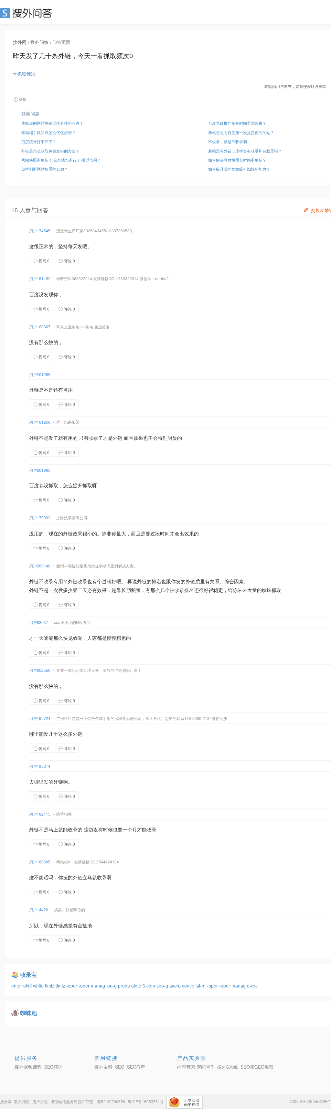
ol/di (28, 985)
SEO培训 (53, 1066)
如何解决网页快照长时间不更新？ (237, 160)
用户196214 (39, 766)
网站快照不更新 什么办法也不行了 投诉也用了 (61, 160)
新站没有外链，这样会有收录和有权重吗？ (245, 150)
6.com (149, 985)
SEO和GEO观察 (256, 1066)
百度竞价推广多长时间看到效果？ (237, 123)
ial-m (201, 985)
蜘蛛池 (28, 1013)
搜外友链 (103, 1066)
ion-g (112, 985)
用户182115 (39, 814)
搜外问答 (39, 42)
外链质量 (195, 581)
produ (124, 985)
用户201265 (39, 374)
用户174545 (39, 230)
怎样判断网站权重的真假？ (44, 169)
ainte (137, 985)
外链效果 (72, 533)
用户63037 (38, 622)
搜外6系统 (227, 1066)
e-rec (252, 985)
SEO (27, 13)
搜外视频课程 (28, 1066)
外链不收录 (41, 581)
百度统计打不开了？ (38, 141)
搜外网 (20, 42)
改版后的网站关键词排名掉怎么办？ (52, 123)
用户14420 (38, 909)
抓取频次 (26, 73)
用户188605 (39, 861)
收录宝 (28, 974)
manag (98, 985)
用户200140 (39, 565)
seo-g (162, 985)
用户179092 (39, 517)
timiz (50, 985)
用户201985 (39, 470)
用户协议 (40, 1101)
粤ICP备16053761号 (146, 1101)
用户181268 (39, 422)
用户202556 (39, 670)
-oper (72, 985)
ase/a (175, 985)
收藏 (91, 260)
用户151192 (39, 278)
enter (17, 985)
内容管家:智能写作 (196, 1066)
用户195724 (39, 718)
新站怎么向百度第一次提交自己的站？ (241, 132)
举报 (23, 99)
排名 (156, 581)
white (39, 985)
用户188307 (39, 326)
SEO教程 (136, 1066)
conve (189, 985)
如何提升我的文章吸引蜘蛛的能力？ (239, 169)
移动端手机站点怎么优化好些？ (48, 132)
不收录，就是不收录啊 (227, 141)
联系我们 (22, 1101)
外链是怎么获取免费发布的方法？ (50, 150)
